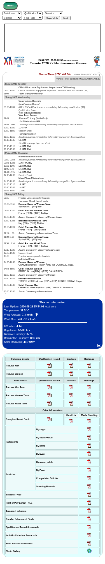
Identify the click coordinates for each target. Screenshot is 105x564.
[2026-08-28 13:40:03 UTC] (71, 367)
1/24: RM (22, 127)
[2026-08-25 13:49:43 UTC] (89, 480)
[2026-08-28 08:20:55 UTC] (71, 397)
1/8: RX (21, 184)
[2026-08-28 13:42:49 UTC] (89, 545)
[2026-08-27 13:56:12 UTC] (89, 521)
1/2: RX (21, 190)
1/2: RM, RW (24, 149)
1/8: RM (22, 140)
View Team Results (27, 115)
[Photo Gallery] (89, 552)
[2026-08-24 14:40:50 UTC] (89, 439)
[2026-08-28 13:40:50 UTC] (49, 421)
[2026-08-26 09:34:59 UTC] (49, 376)
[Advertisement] (53, 38)
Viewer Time (87, 74)
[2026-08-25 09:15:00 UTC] (89, 505)
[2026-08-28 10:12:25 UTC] (71, 405)
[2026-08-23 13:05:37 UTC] (89, 431)
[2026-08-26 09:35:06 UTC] (49, 405)
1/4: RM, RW (24, 146)
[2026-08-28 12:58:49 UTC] (71, 376)
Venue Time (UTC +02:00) (55, 74)
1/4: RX (21, 187)
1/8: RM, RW (24, 166)
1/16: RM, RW (25, 163)
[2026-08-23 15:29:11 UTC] (89, 488)
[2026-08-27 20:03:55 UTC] (89, 513)
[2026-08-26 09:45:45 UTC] (89, 529)
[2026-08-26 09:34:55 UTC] (49, 367)
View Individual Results (29, 113)
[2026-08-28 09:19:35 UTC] (71, 389)
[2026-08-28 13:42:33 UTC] (89, 537)
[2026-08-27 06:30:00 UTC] (89, 496)
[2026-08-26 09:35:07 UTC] (49, 397)
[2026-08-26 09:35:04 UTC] (49, 389)
